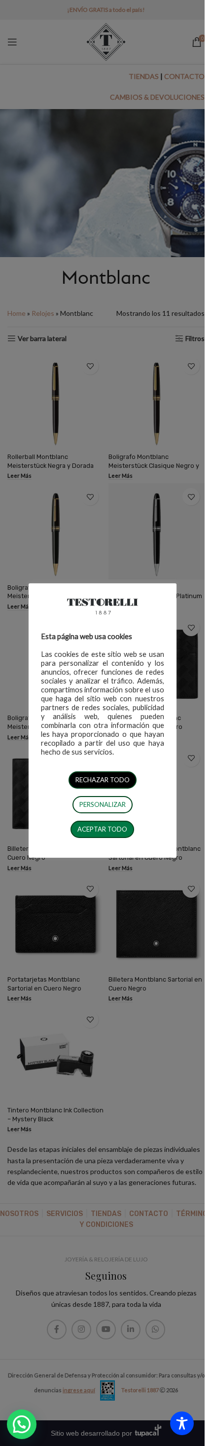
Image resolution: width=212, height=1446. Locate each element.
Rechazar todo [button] (102, 780)
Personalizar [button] (102, 804)
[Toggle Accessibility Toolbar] (182, 1423)
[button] (21, 1424)
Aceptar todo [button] (102, 829)
